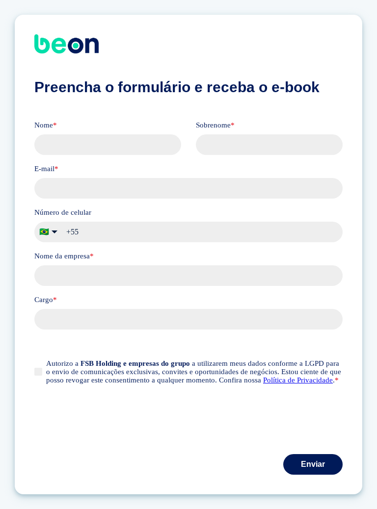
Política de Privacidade (298, 380)
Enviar (313, 464)
